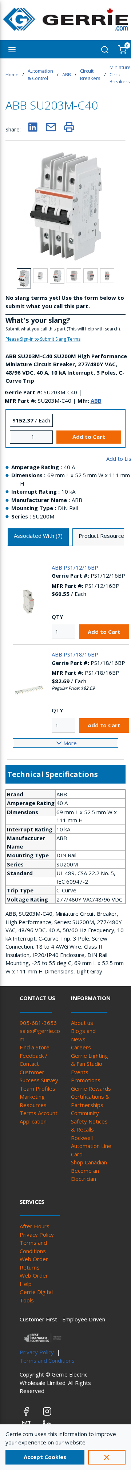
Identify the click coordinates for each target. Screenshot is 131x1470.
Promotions (85, 1080)
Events (79, 1072)
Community (85, 1113)
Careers (81, 1047)
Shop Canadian (89, 1162)
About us (82, 1022)
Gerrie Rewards (91, 1088)
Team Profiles (37, 1088)
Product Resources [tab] (103, 535)
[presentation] (38, 537)
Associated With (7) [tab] (38, 535)
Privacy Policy (37, 1234)
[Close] (107, 1457)
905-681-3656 (38, 1022)
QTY (57, 616)
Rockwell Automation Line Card (91, 1146)
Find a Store (34, 1047)
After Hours (34, 1226)
